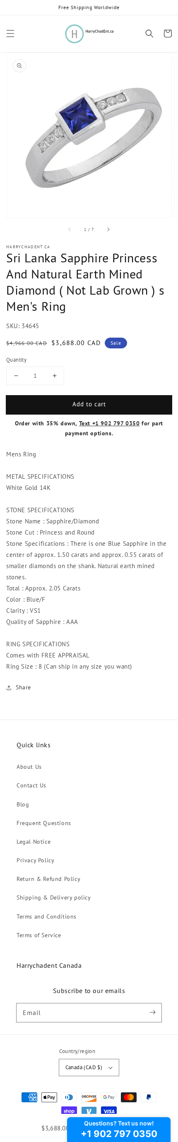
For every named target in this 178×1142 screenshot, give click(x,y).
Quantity (16, 359)
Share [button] (23, 687)
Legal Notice (34, 841)
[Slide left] (70, 229)
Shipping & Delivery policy (54, 897)
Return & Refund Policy (48, 879)
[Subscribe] (152, 1012)
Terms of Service (39, 935)
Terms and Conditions (47, 916)
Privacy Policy (35, 860)
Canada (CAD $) (84, 1067)
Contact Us (31, 785)
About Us (29, 766)
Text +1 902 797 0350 (109, 423)
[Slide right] (108, 229)
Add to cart (89, 404)
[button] (10, 33)
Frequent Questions (44, 823)
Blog (23, 804)
